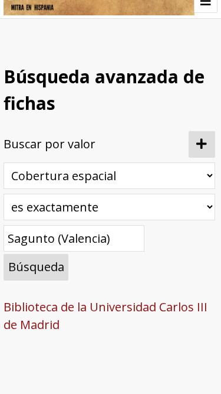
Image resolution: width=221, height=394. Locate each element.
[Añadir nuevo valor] (202, 144)
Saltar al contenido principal (88, 49)
